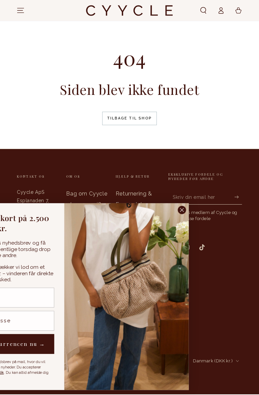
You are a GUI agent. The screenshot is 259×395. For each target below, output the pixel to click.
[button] (203, 10)
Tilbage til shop (129, 118)
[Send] (238, 196)
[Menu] (20, 10)
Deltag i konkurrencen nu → (64, 344)
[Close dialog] (244, 210)
